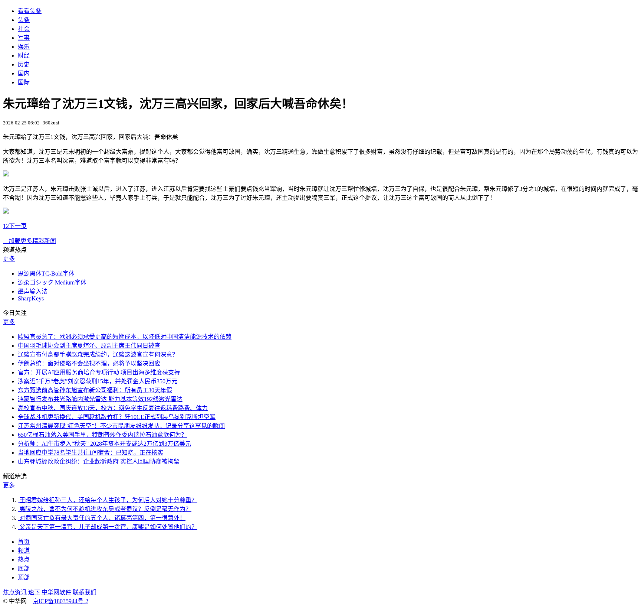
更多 (9, 259)
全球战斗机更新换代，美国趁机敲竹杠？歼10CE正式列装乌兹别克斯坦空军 (117, 417)
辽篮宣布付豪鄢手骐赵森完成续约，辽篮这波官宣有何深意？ (98, 354)
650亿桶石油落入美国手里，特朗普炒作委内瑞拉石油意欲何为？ (102, 435)
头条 (24, 20)
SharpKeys (31, 298)
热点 (24, 559)
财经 (24, 55)
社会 (24, 29)
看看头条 (30, 11)
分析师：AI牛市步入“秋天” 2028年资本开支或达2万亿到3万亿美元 (104, 443)
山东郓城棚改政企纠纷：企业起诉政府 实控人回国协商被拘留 (99, 461)
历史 (24, 64)
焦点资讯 (15, 592)
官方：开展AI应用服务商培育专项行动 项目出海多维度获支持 (99, 372)
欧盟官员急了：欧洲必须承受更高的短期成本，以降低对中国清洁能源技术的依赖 (124, 337)
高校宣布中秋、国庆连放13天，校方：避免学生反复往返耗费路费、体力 (113, 408)
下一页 (18, 226)
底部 (24, 568)
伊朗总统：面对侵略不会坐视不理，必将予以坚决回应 (89, 363)
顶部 (24, 577)
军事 (24, 38)
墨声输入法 (32, 291)
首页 (24, 542)
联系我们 (84, 592)
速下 (34, 592)
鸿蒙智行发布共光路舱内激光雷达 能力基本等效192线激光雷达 (100, 399)
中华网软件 (56, 592)
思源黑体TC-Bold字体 (46, 273)
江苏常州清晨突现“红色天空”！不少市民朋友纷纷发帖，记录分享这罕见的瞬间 (121, 426)
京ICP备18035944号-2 (60, 601)
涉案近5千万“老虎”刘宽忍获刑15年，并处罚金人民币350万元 (97, 381)
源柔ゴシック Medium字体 (52, 282)
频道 (24, 550)
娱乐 (24, 46)
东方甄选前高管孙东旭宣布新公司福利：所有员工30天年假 (95, 390)
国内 (24, 73)
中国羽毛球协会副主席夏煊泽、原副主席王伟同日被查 (89, 345)
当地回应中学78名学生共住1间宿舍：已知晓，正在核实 (90, 452)
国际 (24, 82)
